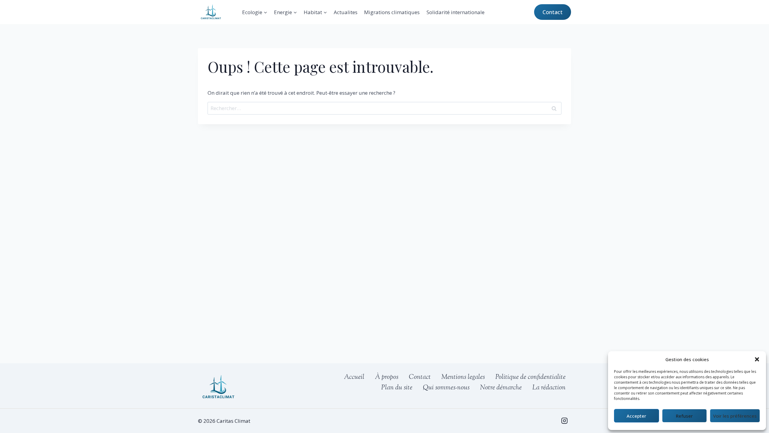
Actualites (345, 12)
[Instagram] (564, 420)
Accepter (636, 416)
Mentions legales (463, 377)
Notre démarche (501, 388)
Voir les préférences (735, 416)
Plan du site (396, 388)
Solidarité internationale (456, 12)
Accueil (354, 377)
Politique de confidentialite (530, 377)
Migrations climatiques (392, 12)
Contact (553, 12)
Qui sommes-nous (446, 388)
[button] (757, 359)
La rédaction (549, 388)
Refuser (684, 416)
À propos (386, 377)
